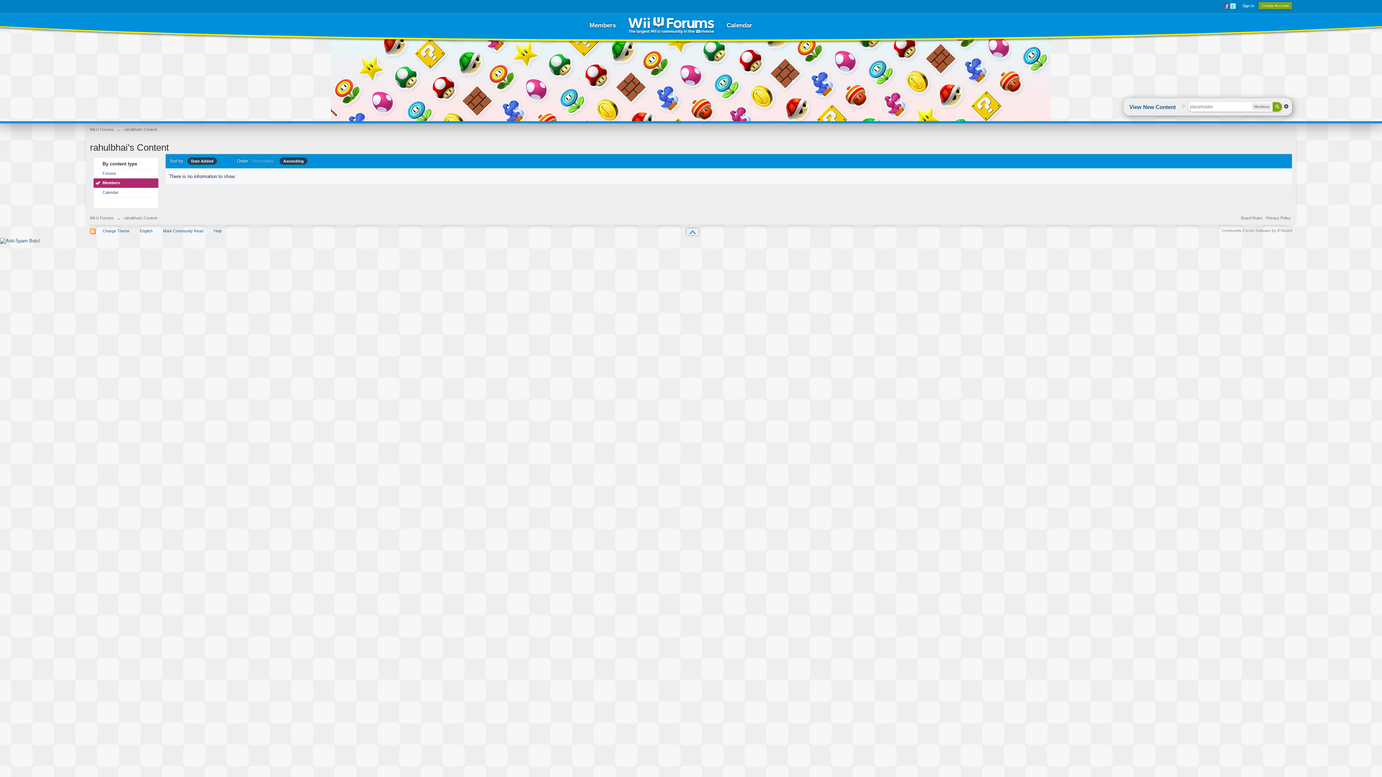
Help (218, 231)
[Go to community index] (671, 25)
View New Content (1152, 107)
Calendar (739, 25)
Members (603, 25)
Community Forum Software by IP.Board (1257, 230)
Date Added (202, 161)
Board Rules (1252, 218)
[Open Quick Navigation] (1183, 107)
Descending (262, 161)
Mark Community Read (183, 231)
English (146, 231)
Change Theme (116, 231)
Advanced (1286, 106)
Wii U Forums (102, 218)
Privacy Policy (1278, 218)
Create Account (1275, 6)
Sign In (1248, 6)
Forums (109, 173)
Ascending (293, 161)
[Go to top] (693, 231)
